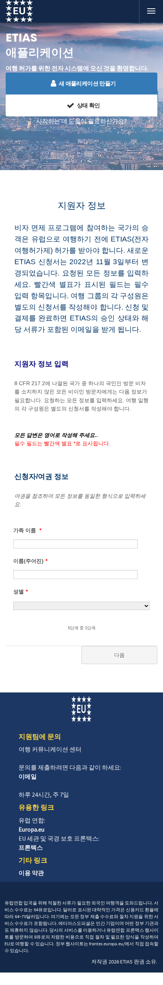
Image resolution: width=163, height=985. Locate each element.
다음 (119, 655)
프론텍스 (31, 847)
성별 (20, 592)
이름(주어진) (30, 561)
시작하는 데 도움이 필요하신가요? (81, 121)
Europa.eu (31, 829)
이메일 (28, 776)
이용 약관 (31, 873)
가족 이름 (27, 530)
